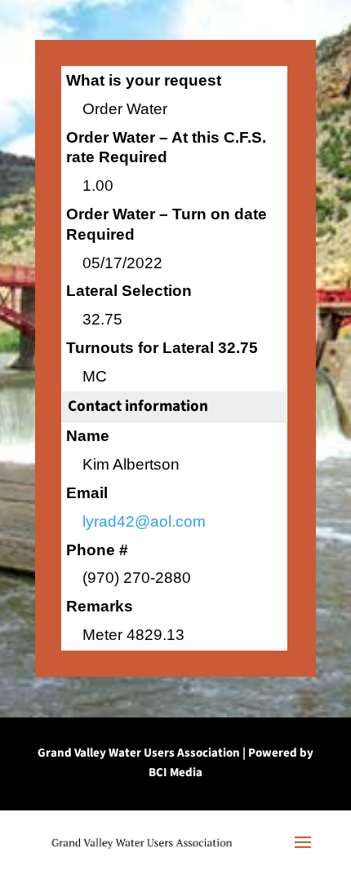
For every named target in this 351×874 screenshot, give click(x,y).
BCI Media (175, 772)
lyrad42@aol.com (144, 521)
